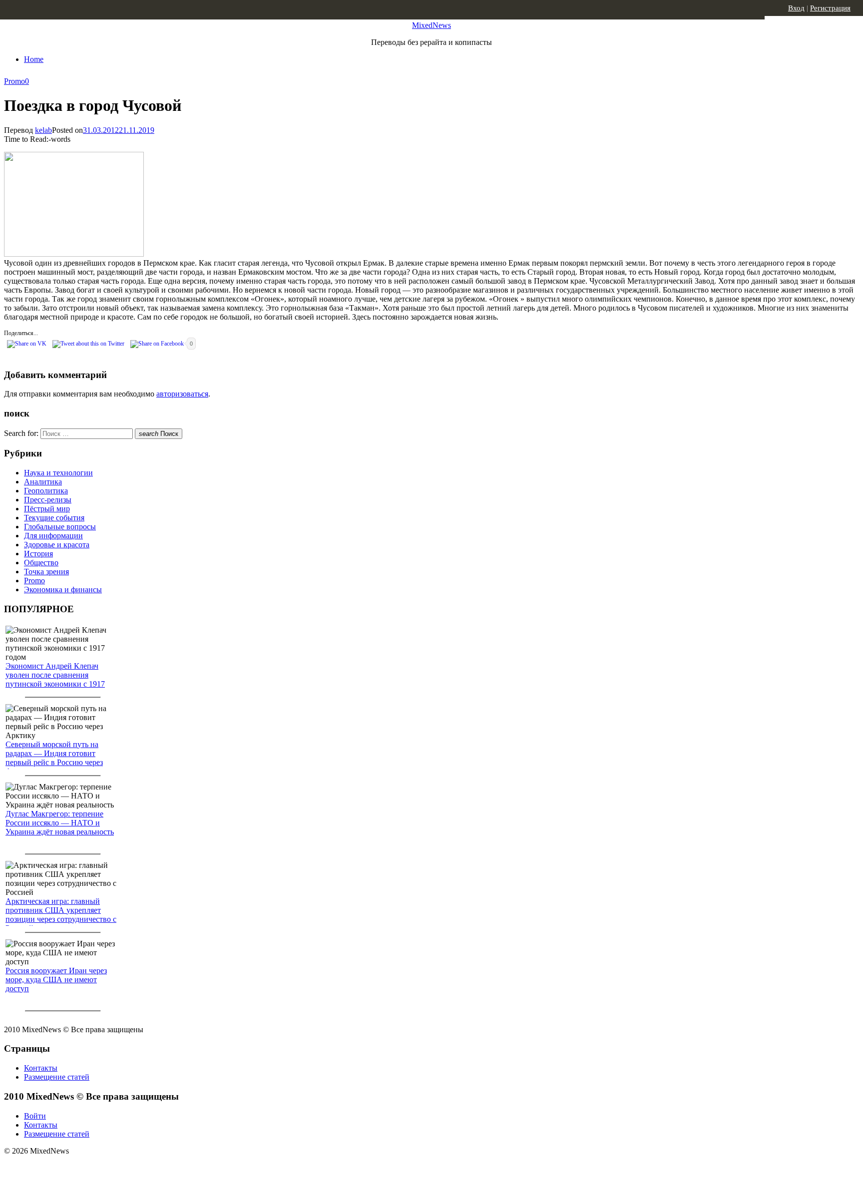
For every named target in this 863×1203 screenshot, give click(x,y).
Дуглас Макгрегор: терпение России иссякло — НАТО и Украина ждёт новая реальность (59, 822)
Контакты (40, 1068)
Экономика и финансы (63, 589)
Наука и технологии (58, 472)
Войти (35, 1116)
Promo (14, 81)
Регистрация (830, 8)
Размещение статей (56, 1077)
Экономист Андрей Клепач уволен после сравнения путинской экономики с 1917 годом (55, 679)
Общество (41, 562)
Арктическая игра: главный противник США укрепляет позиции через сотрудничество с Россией (60, 914)
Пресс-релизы (47, 499)
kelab (43, 130)
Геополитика (46, 490)
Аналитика (43, 481)
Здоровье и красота (56, 544)
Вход (796, 8)
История (38, 553)
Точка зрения (46, 571)
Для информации (53, 535)
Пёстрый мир (47, 508)
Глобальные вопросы (60, 526)
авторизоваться (182, 394)
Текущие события (54, 517)
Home (33, 59)
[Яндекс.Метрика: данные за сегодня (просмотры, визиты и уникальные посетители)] (82, 1168)
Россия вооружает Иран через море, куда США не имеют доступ (56, 979)
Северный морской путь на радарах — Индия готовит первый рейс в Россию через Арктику (54, 758)
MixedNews (431, 25)
